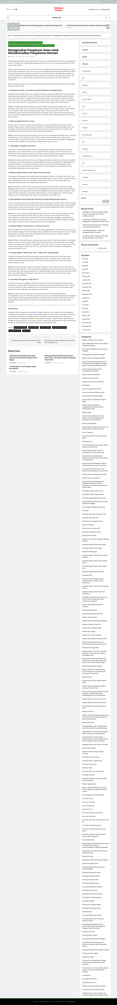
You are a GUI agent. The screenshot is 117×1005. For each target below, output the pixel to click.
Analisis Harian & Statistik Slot (91, 374)
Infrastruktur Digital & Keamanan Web (93, 494)
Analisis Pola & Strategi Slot (90, 378)
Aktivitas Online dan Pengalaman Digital (93, 358)
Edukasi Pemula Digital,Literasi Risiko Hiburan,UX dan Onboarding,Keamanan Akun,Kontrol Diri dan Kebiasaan (93, 418)
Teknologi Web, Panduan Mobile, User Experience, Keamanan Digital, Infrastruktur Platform (94, 944)
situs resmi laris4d (87, 798)
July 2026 (85, 258)
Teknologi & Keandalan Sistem (91, 883)
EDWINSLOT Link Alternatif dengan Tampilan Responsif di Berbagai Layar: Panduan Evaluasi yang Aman (95, 214)
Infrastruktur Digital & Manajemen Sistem (94, 498)
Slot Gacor (85, 85)
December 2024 (86, 322)
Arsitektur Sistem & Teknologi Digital (92, 382)
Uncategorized (86, 975)
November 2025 (86, 287)
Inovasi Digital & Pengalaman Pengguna (93, 507)
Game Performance (20, 327)
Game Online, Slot (87, 441)
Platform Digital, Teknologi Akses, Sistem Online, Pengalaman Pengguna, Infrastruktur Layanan (94, 789)
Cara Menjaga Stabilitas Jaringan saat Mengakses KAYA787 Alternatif (80, 2)
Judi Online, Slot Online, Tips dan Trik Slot (94, 514)
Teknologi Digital (87, 911)
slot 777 (84, 113)
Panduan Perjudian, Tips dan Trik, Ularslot (94, 699)
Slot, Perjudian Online (88, 840)
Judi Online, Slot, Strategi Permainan (92, 521)
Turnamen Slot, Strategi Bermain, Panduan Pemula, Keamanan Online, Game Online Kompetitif (94, 962)
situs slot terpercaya (88, 805)
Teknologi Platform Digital (89, 935)
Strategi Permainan (87, 856)
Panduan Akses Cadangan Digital (91, 628)
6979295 (12, 57)
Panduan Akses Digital (88, 631)
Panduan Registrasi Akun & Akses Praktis (94, 702)
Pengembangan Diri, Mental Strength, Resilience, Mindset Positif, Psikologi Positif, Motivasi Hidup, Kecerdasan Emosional (95, 739)
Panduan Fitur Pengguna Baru (90, 647)
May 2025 (85, 308)
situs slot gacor (86, 99)
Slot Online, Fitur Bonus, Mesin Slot (92, 812)
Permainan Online (87, 768)
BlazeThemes (71, 1001)
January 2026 (86, 280)
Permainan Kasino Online (89, 764)
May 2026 (85, 266)
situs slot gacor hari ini (89, 170)
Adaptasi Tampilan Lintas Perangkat (92, 340)
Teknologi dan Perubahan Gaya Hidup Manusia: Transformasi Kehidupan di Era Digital (23, 358)
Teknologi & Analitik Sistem (90, 863)
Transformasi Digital (88, 957)
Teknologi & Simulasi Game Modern (92, 894)
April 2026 (85, 269)
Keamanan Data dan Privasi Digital (92, 548)
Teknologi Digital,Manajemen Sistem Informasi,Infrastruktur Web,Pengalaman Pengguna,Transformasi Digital (93, 926)
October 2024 (86, 330)
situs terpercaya (86, 135)
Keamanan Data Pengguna (89, 551)
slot (83, 78)
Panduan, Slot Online (88, 722)
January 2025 (86, 319)
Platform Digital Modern (89, 784)
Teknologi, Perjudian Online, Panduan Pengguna (95, 950)
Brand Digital (86, 385)
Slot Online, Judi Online (89, 816)
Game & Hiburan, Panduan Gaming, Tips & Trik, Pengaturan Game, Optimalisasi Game (31, 45)
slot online (85, 177)
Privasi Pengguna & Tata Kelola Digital (93, 795)
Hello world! (103, 248)
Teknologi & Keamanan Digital (90, 876)
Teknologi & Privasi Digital (89, 890)
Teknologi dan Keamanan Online (91, 908)
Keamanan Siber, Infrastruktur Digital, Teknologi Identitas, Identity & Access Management (93, 580)
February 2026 (86, 276)
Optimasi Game (45, 327)
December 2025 (86, 283)
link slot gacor (86, 71)
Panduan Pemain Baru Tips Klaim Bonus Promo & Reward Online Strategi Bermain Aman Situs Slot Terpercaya (94, 671)
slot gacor (85, 128)
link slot (84, 92)
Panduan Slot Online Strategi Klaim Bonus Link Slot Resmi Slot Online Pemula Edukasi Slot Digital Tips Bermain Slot (95, 717)
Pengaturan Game (14, 331)
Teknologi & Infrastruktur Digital (91, 872)
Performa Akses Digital (89, 748)
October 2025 (86, 290)
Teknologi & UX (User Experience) (91, 897)
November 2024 (86, 326)
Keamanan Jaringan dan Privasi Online (93, 571)
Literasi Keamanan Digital (89, 610)
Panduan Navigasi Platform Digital (92, 666)
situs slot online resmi (88, 802)
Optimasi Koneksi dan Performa (91, 624)
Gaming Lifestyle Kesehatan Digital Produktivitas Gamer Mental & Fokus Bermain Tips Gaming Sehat (95, 458)
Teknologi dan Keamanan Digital (91, 904)
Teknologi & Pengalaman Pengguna (92, 887)
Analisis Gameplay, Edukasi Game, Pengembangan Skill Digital (25, 42)
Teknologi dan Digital (88, 901)
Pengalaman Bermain (59, 327)
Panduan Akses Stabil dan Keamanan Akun (94, 638)
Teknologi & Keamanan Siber (90, 879)
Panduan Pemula (87, 677)
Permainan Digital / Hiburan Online (92, 760)
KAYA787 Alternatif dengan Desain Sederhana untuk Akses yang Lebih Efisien (68, 25)
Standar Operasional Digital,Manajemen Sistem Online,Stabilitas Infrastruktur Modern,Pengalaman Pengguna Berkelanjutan (95, 845)
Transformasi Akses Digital (90, 953)
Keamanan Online (87, 575)
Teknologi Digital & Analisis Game (92, 915)
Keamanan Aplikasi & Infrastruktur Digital (94, 544)
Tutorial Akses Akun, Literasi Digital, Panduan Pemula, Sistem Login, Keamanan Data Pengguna (95, 970)
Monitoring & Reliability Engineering (92, 614)
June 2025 (85, 305)
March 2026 (85, 273)
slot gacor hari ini (87, 156)
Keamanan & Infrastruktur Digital (91, 532)
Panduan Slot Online (88, 711)
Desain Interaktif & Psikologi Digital (92, 396)
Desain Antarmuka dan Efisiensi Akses (93, 392)
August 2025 (85, 298)
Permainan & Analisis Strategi (90, 757)
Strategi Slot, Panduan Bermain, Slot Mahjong (95, 860)
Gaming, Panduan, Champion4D (91, 478)
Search (83, 198)
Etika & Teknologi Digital (89, 423)
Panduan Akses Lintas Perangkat (91, 635)
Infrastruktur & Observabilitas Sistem (92, 491)
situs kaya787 (33, 312)
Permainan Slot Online (88, 775)
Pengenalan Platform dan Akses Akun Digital (95, 744)
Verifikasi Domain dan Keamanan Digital (93, 986)
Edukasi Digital (86, 412)
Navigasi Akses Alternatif (89, 617)
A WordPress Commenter (89, 248)
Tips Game (26, 331)
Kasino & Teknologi (87, 525)
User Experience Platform (89, 979)
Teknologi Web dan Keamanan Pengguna (93, 939)
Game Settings (33, 327)
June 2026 (85, 262)
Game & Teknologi (87, 432)
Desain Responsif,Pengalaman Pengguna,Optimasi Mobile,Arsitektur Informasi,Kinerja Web (92, 407)
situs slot (85, 120)
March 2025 (85, 312)
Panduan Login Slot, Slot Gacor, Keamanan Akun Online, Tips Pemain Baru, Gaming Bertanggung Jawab (94, 653)
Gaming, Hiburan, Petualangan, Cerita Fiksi (94, 474)
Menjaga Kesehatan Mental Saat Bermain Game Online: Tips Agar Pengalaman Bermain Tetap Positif (60, 358)
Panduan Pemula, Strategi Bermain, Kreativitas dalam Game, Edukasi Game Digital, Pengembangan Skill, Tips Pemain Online (95, 693)
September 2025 (87, 294)
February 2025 (86, 315)
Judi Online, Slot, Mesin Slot (90, 517)
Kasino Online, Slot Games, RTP (91, 528)
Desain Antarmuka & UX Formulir (91, 389)
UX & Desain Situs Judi (88, 982)
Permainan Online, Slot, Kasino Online (93, 771)
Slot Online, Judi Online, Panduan (91, 825)
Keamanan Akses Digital (89, 535)
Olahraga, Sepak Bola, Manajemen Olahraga (94, 621)
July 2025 (85, 301)
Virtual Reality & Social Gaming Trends (93, 989)
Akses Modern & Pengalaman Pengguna (93, 354)
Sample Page (56, 17)
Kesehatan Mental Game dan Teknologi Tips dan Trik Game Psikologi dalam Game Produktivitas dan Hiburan (94, 599)
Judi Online (85, 510)
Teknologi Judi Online (88, 931)
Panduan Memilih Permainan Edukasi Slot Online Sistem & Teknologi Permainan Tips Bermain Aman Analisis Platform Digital (94, 660)
